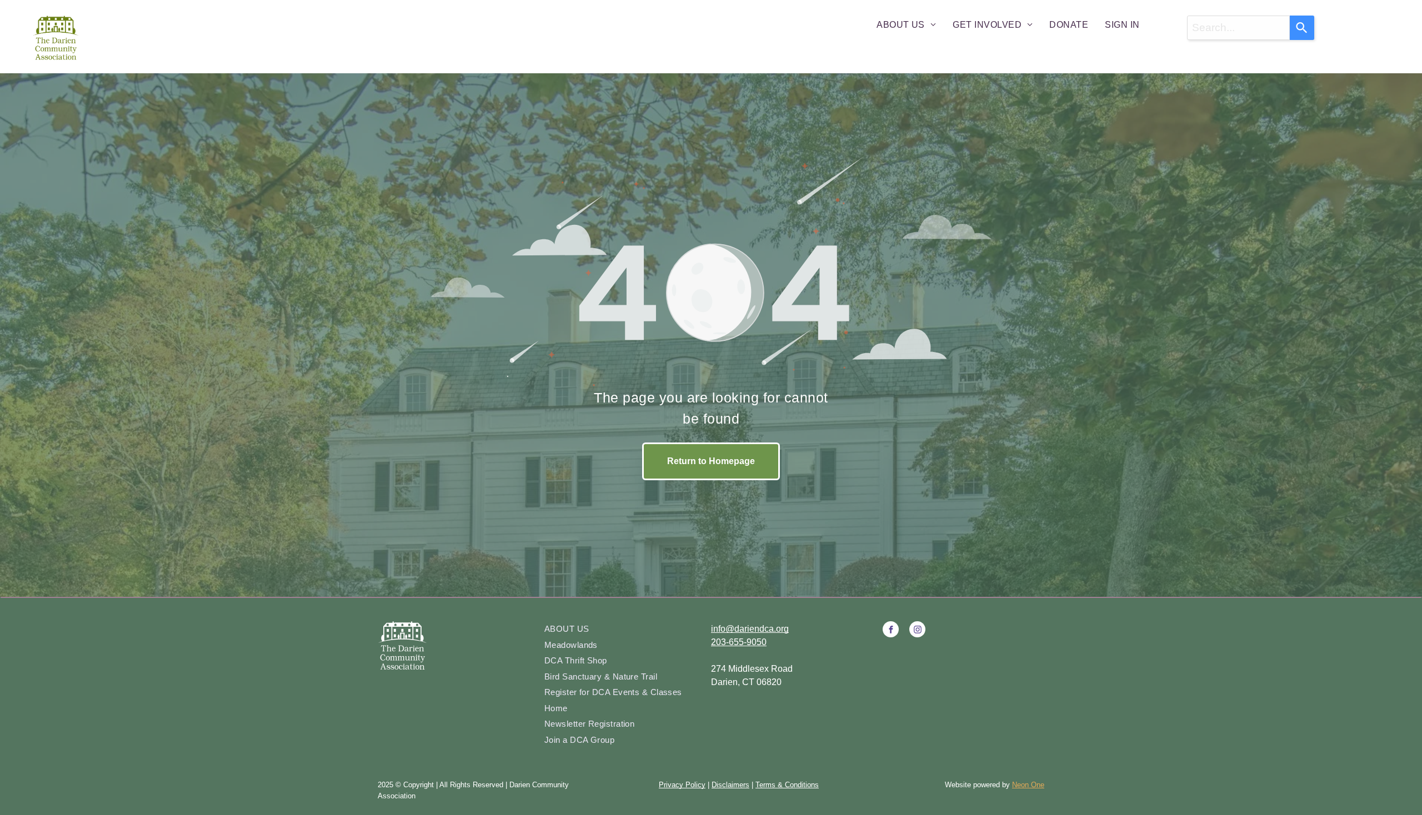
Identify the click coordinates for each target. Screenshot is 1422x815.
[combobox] (1238, 28)
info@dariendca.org (750, 628)
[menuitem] (906, 25)
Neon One (1028, 785)
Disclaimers (730, 785)
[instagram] (917, 630)
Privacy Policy (682, 785)
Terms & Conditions (787, 785)
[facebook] (891, 630)
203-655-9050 (739, 642)
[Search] (1302, 28)
